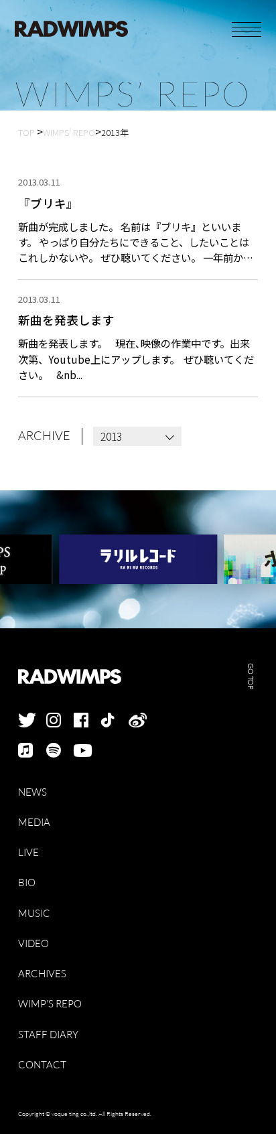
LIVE (28, 852)
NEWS (32, 792)
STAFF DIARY (48, 1034)
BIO (27, 882)
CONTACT (42, 1064)
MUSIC (34, 913)
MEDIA (34, 822)
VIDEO (33, 943)
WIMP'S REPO (50, 1003)
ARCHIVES (42, 973)
